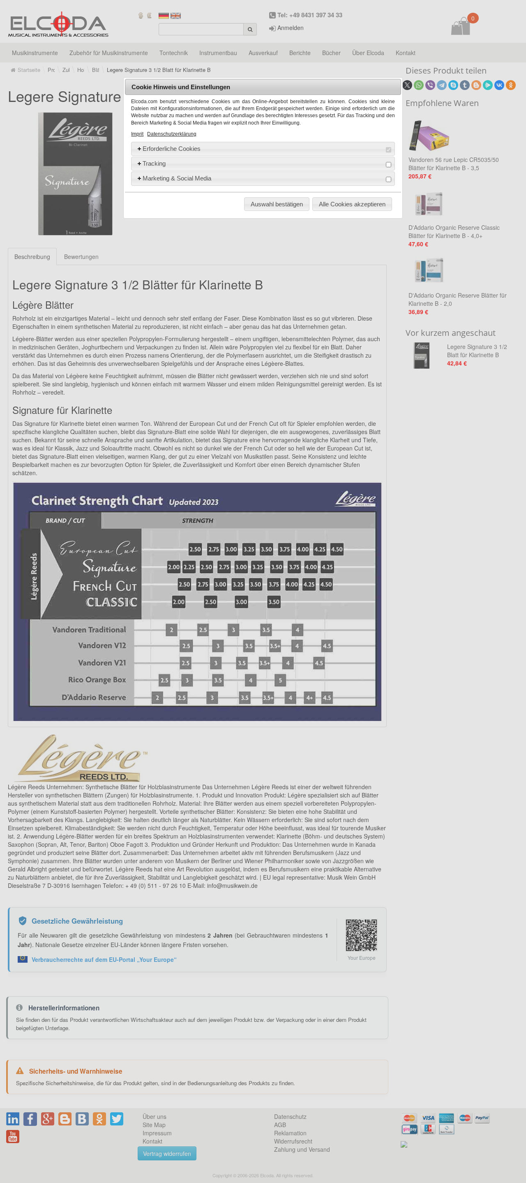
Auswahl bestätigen (277, 204)
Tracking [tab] (154, 163)
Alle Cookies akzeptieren (352, 204)
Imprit (137, 134)
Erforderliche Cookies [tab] (172, 148)
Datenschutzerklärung (171, 134)
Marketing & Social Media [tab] (177, 178)
